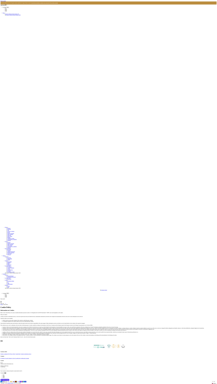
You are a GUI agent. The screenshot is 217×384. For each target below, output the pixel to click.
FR (5, 296)
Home (1, 304)
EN (5, 9)
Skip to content (3, 0)
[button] (214, 383)
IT (5, 8)
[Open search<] (108, 300)
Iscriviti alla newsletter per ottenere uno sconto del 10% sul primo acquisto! (44, 2)
